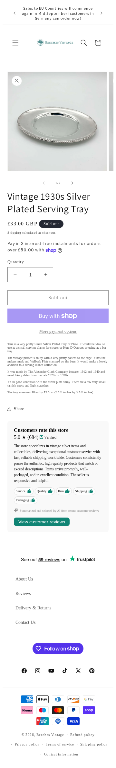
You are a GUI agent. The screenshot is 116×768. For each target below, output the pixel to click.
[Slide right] (72, 183)
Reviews (23, 593)
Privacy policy (27, 744)
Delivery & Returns (33, 608)
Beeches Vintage (50, 734)
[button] (15, 43)
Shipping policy (94, 744)
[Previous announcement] (14, 13)
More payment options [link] (58, 331)
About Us (24, 579)
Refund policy (82, 735)
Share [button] (19, 408)
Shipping (14, 232)
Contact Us (25, 622)
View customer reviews (41, 521)
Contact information (61, 754)
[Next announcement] (101, 13)
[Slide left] (44, 183)
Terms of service (60, 744)
